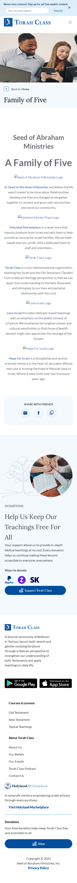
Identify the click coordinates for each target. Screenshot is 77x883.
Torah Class (13, 267)
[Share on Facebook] (38, 413)
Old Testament (19, 712)
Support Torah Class (38, 590)
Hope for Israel (19, 358)
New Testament (19, 719)
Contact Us (16, 775)
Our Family (16, 761)
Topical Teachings (20, 726)
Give (41, 844)
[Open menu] (70, 22)
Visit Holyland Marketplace (29, 807)
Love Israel (14, 313)
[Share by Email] (25, 413)
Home (25, 89)
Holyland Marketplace (25, 227)
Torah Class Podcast (22, 768)
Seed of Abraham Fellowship (28, 187)
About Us (15, 747)
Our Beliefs (16, 754)
